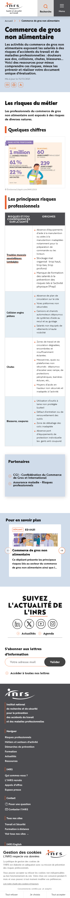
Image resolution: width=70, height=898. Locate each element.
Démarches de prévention (19, 746)
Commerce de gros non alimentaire (29, 552)
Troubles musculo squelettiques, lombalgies (16, 258)
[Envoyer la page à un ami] (7, 84)
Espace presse (13, 789)
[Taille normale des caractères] (21, 85)
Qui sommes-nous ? (16, 775)
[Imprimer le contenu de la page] (14, 84)
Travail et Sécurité (15, 824)
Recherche (45, 11)
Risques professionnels (18, 737)
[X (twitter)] (29, 624)
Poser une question (20, 804)
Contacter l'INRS (18, 809)
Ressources (11, 761)
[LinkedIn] (17, 624)
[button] (8, 550)
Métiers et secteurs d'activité (21, 742)
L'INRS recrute (13, 780)
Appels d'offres (13, 785)
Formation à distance (17, 829)
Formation (11, 751)
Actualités (10, 756)
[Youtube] (41, 624)
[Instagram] (52, 624)
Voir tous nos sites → (17, 834)
